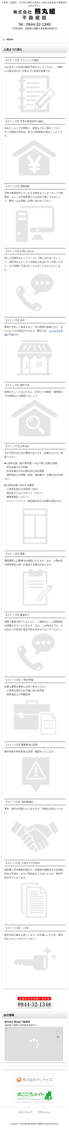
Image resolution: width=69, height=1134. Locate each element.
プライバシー (44, 1112)
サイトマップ (24, 1112)
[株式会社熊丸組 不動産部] (34, 18)
